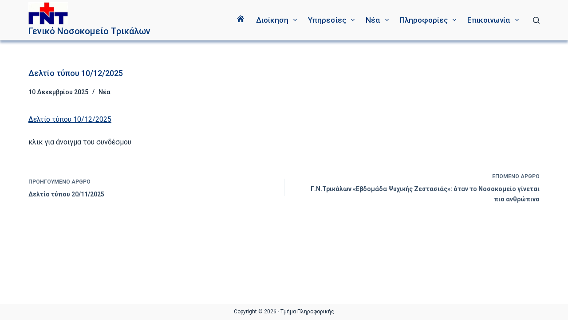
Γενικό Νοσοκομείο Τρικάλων (89, 31)
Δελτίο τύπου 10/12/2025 (69, 119)
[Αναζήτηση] (536, 20)
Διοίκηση (272, 20)
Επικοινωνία (488, 20)
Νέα (373, 20)
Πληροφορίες (424, 20)
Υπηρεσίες (327, 20)
